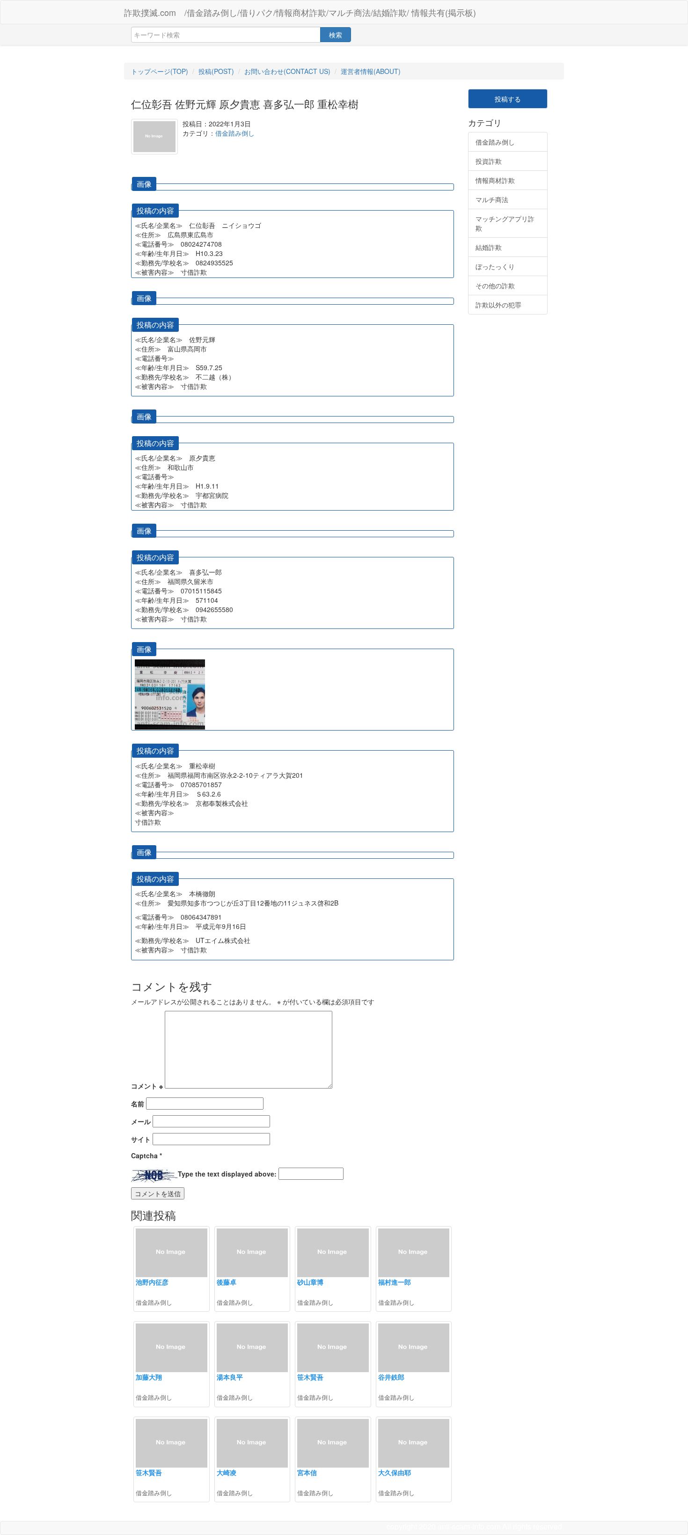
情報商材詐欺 (495, 180)
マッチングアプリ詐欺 (505, 223)
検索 (335, 34)
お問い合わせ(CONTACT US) (287, 71)
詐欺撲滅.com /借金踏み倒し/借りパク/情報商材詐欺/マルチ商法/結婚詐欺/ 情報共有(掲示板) (300, 12)
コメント (147, 1085)
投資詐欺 (489, 161)
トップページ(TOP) (159, 71)
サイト (141, 1139)
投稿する (508, 98)
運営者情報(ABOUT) (371, 71)
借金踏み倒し (235, 133)
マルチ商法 (492, 199)
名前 (137, 1103)
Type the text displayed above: (227, 1173)
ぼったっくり (495, 266)
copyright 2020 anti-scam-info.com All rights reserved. (475, 1526)
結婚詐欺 (489, 247)
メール (141, 1121)
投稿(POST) (216, 71)
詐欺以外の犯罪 (498, 304)
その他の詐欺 (495, 285)
